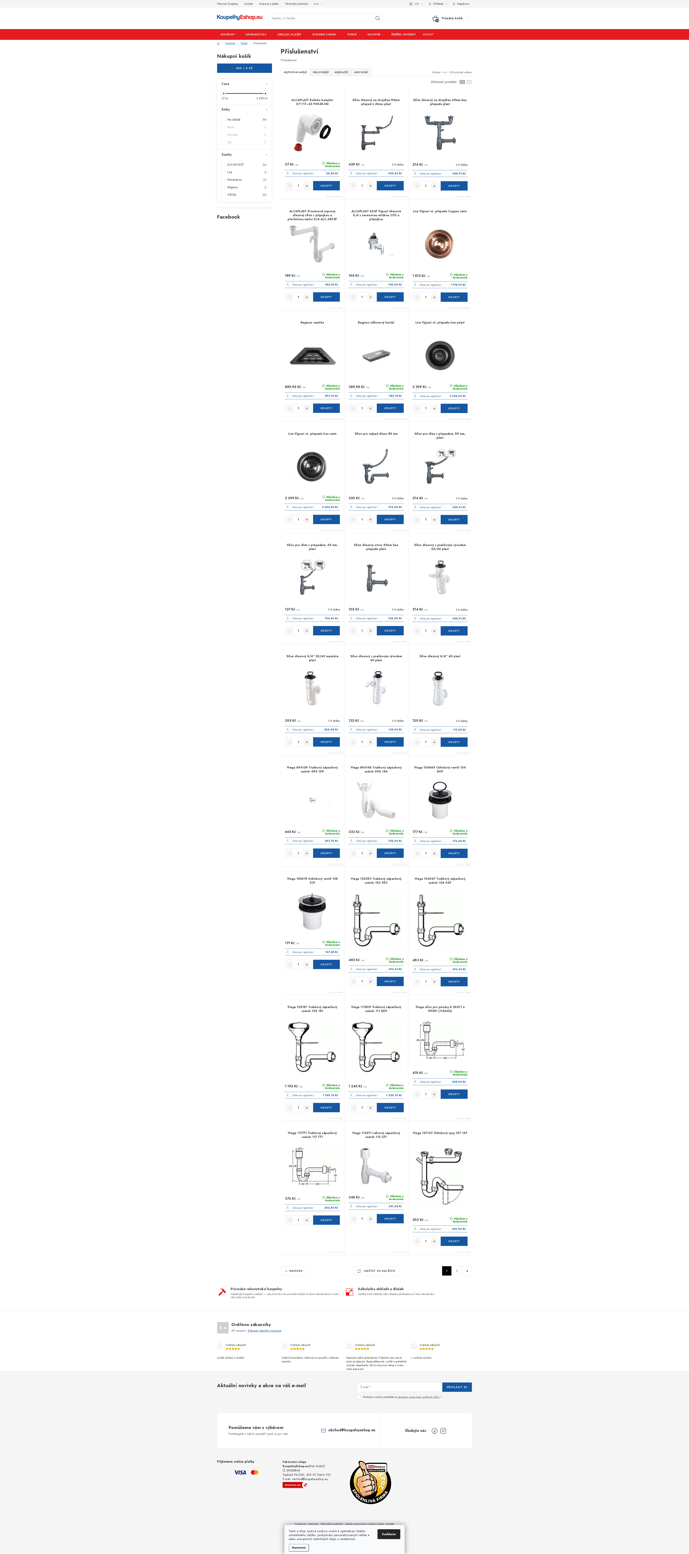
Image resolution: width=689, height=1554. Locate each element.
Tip (246, 142)
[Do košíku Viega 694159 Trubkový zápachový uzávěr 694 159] (326, 853)
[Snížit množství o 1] (290, 186)
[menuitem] (229, 34)
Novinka (246, 135)
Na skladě (246, 120)
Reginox (246, 187)
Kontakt (249, 4)
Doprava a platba (268, 4)
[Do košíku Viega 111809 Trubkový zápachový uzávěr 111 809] (390, 1107)
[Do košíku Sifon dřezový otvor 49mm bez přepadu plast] (390, 630)
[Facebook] (434, 1431)
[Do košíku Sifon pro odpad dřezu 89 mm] (390, 519)
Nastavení (299, 1548)
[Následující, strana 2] (457, 1271)
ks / (244, 68)
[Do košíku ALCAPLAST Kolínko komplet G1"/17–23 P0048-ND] (326, 185)
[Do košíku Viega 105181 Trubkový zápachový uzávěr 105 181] (326, 1107)
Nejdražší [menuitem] (341, 72)
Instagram (313, 1524)
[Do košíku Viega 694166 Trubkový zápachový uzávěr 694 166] (390, 853)
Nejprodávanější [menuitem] (295, 72)
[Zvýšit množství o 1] (307, 186)
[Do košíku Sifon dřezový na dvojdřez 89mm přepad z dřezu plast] (390, 185)
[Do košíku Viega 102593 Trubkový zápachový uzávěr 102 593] (390, 981)
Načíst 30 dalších (379, 1271)
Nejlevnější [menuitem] (321, 72)
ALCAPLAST (246, 165)
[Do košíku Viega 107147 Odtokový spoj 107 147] (454, 1241)
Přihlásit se (457, 1387)
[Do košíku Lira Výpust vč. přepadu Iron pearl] (454, 408)
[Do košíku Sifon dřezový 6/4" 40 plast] (454, 742)
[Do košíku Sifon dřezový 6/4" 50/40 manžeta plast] (326, 742)
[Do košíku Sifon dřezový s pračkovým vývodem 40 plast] (390, 742)
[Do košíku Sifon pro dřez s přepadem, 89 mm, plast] (454, 519)
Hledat (378, 18)
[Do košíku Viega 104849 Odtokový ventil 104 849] (454, 853)
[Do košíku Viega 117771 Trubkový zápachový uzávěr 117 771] (326, 1220)
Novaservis (246, 180)
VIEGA (246, 195)
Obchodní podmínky (296, 4)
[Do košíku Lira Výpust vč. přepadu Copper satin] (454, 297)
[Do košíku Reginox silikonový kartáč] (390, 408)
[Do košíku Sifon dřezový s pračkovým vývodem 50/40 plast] (454, 631)
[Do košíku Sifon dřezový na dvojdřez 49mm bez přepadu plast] (454, 186)
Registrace (463, 4)
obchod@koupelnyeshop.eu (352, 1430)
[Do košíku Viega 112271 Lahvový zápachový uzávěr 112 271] (390, 1218)
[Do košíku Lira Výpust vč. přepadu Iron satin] (326, 519)
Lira (246, 172)
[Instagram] (443, 1431)
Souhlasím (389, 1534)
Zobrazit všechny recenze (264, 1331)
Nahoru (296, 1271)
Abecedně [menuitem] (361, 72)
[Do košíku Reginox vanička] (326, 408)
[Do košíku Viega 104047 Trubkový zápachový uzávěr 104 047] (454, 981)
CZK (417, 4)
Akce (246, 127)
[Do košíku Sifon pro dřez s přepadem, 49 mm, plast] (326, 630)
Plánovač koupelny (227, 4)
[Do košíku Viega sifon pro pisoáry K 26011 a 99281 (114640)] (454, 1094)
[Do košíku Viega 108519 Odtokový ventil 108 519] (326, 964)
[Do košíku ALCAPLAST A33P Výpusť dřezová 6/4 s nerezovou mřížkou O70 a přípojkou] (390, 297)
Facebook (300, 1524)
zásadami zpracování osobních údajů (418, 1397)
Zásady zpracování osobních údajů (364, 1524)
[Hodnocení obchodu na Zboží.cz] (296, 1485)
